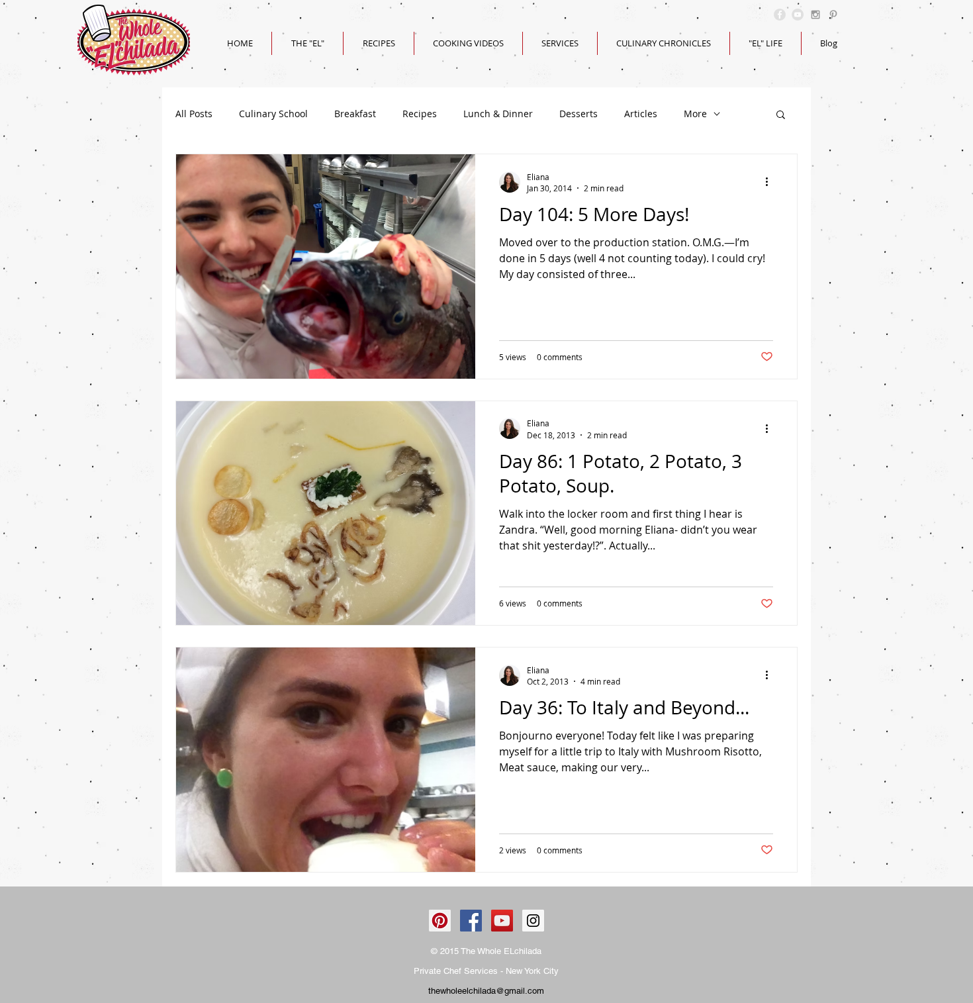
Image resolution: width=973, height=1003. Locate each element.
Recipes (419, 113)
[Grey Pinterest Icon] (833, 15)
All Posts (193, 113)
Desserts (578, 113)
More (695, 113)
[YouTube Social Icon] (502, 920)
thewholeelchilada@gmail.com (486, 991)
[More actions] (771, 182)
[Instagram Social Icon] (533, 920)
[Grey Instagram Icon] (815, 15)
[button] (780, 115)
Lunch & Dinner (498, 113)
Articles (640, 113)
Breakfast (355, 113)
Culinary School (273, 113)
